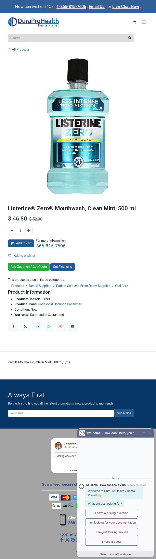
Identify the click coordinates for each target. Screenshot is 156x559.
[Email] (73, 326)
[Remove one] (12, 231)
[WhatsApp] (49, 326)
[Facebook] (13, 326)
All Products (20, 49)
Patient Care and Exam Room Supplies (83, 286)
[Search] (130, 38)
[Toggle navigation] (144, 22)
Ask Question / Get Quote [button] (29, 267)
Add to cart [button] (23, 243)
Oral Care (121, 286)
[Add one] (28, 231)
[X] (25, 326)
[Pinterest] (61, 326)
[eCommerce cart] (134, 22)
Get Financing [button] (62, 267)
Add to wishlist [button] (24, 256)
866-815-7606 (51, 246)
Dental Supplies (40, 286)
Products (17, 286)
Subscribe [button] (124, 413)
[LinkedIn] (37, 326)
